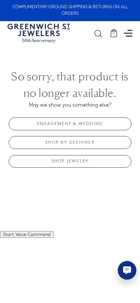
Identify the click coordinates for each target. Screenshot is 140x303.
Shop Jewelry (70, 161)
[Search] (101, 33)
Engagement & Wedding (70, 124)
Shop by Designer (70, 142)
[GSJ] (39, 33)
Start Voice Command (27, 234)
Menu (128, 33)
